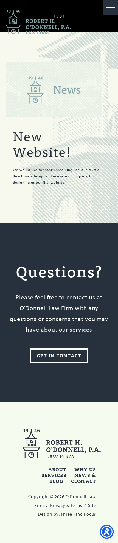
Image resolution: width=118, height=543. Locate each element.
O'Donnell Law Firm (38, 22)
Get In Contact (59, 355)
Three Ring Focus (78, 514)
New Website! (42, 144)
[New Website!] (54, 89)
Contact (83, 481)
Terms (76, 505)
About (57, 469)
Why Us (85, 469)
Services (54, 475)
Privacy (57, 505)
